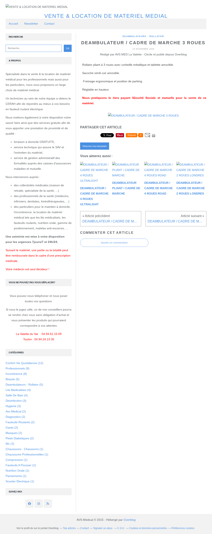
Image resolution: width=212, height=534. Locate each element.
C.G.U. (121, 528)
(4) (18, 390)
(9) (17, 368)
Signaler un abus (103, 528)
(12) (24, 363)
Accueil (13, 23)
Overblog (130, 519)
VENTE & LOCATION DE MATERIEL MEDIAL (106, 16)
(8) (16, 373)
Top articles (69, 528)
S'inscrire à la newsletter (94, 146)
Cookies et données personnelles (148, 528)
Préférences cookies (182, 528)
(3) (16, 400)
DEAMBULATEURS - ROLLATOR (143, 36)
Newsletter (31, 23)
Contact (49, 23)
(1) (24, 449)
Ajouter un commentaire (114, 242)
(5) (12, 379)
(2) (16, 411)
